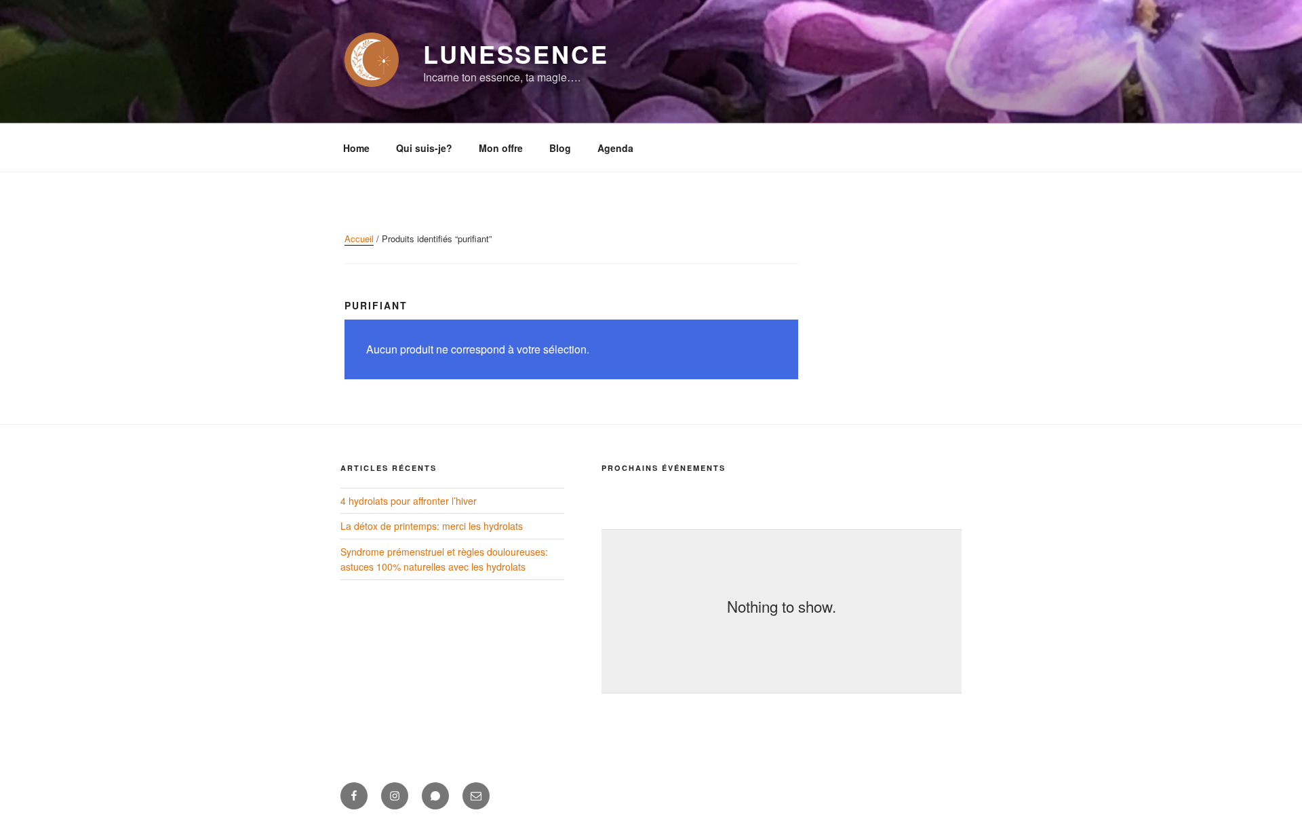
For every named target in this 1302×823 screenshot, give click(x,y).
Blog (560, 148)
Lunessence (516, 53)
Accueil (359, 238)
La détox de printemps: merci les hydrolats (431, 526)
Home (356, 148)
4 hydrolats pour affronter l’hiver (408, 501)
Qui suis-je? (424, 148)
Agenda (615, 148)
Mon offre (501, 148)
